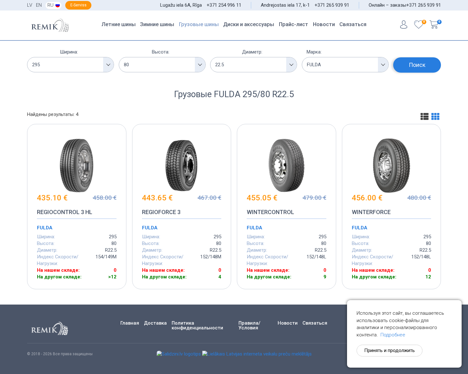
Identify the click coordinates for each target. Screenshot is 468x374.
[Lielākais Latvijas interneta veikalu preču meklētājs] (257, 354)
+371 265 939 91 (332, 5)
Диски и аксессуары (248, 24)
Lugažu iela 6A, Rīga (181, 5)
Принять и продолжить (389, 350)
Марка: (314, 52)
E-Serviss (78, 5)
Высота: (160, 52)
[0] (418, 25)
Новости (324, 24)
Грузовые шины (199, 24)
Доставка (155, 323)
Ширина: (69, 52)
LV (29, 5)
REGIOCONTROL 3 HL (64, 212)
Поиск (417, 64)
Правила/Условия (249, 325)
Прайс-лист (293, 24)
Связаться (352, 24)
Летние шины (119, 24)
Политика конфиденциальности (197, 325)
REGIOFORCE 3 (161, 212)
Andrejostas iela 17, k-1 (285, 5)
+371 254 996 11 (224, 5)
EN (39, 5)
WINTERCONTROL (270, 212)
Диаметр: (252, 52)
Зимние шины (157, 24)
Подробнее (392, 335)
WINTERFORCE (371, 212)
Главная (129, 323)
